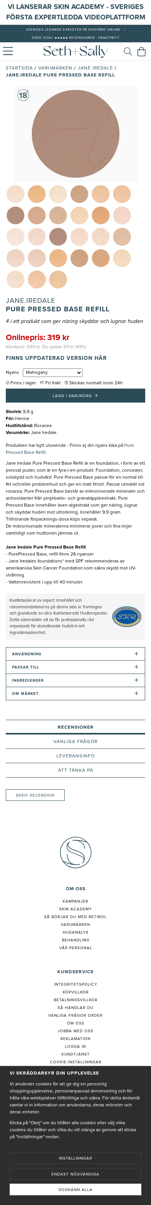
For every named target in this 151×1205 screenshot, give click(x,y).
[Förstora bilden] (75, 133)
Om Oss (75, 1023)
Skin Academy (75, 909)
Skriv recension (35, 795)
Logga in (75, 1047)
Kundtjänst (76, 1054)
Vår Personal (75, 948)
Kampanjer (75, 901)
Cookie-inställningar (75, 1062)
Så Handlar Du (75, 1008)
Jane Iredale (95, 68)
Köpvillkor (76, 992)
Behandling (75, 940)
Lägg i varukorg (75, 395)
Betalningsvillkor (76, 1000)
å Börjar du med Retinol (77, 917)
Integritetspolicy (75, 984)
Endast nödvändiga (75, 1174)
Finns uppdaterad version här (56, 358)
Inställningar (75, 1158)
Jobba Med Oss (75, 1031)
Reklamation (75, 1039)
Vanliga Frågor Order (75, 1015)
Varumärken (55, 68)
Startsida (19, 68)
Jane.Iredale (30, 300)
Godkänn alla (75, 1190)
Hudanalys (76, 932)
